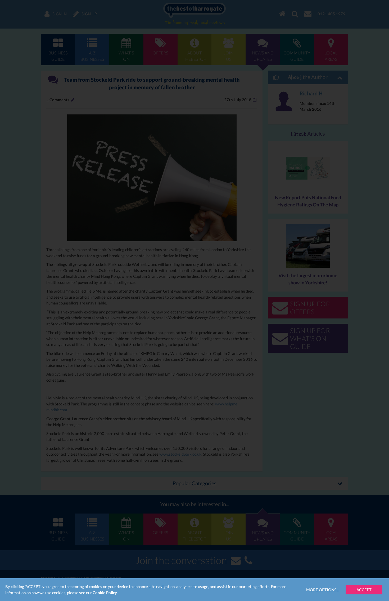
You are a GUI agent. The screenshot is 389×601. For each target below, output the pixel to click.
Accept (364, 589)
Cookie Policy (105, 592)
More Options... (322, 589)
